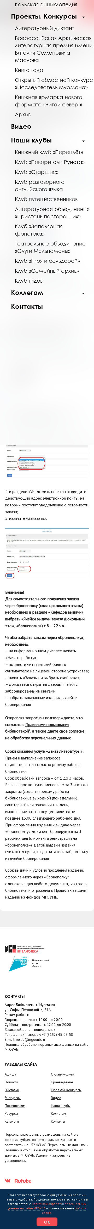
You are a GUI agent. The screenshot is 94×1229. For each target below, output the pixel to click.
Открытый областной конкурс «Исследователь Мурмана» (54, 83)
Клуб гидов (29, 280)
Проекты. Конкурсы (44, 16)
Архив (23, 114)
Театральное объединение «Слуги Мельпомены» (50, 247)
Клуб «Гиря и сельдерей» (47, 261)
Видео (21, 126)
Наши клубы (31, 140)
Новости (11, 1082)
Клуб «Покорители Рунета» (50, 162)
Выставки (12, 1090)
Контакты (27, 306)
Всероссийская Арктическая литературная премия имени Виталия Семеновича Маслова (53, 49)
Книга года (29, 70)
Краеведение (62, 1082)
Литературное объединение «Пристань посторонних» (52, 212)
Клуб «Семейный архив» (47, 270)
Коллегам (27, 292)
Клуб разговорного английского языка (39, 185)
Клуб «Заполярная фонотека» (38, 230)
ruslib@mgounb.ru (30, 1039)
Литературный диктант (44, 28)
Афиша (10, 1074)
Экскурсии (13, 1097)
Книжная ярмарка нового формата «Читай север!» (48, 100)
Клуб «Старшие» (36, 172)
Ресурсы (11, 1113)
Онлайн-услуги (62, 1074)
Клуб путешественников (46, 199)
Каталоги (12, 1121)
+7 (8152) (57, 1034)
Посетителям (15, 1105)
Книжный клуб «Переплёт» (49, 152)
